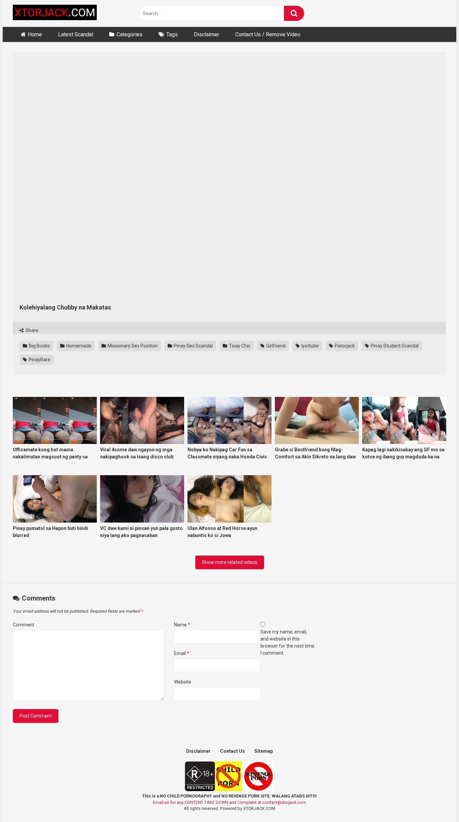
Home (35, 34)
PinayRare (39, 359)
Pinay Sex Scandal (193, 345)
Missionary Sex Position (132, 345)
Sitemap (263, 751)
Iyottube (309, 345)
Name (182, 624)
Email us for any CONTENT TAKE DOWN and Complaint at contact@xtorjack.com (229, 802)
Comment (23, 624)
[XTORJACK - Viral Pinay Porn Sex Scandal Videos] (55, 14)
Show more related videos (229, 562)
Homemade (78, 345)
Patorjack (344, 345)
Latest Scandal (75, 34)
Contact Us (232, 751)
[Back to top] (436, 802)
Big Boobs (39, 345)
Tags (172, 34)
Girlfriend (275, 345)
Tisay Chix (239, 345)
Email (181, 653)
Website (182, 682)
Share (31, 330)
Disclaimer (206, 34)
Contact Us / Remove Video (267, 34)
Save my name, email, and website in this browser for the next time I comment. (287, 642)
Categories (129, 34)
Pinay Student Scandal (394, 345)
